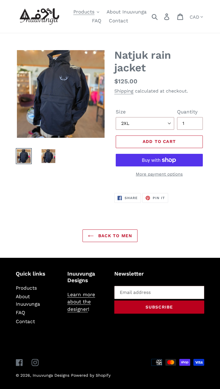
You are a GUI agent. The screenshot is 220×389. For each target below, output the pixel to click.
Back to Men (114, 235)
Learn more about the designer (81, 302)
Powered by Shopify (91, 375)
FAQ (20, 312)
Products (26, 288)
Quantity (187, 112)
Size (121, 112)
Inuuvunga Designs (51, 375)
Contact (25, 321)
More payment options (159, 174)
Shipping (123, 91)
